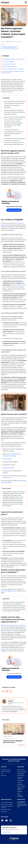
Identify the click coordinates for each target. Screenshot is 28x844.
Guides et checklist (21, 771)
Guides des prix (22, 773)
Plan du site (8, 775)
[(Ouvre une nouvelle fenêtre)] (3, 691)
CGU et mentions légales (8, 802)
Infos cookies (8, 811)
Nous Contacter (22, 769)
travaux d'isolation (7, 459)
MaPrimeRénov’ (8, 630)
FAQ (8, 773)
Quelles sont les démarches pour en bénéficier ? (13, 69)
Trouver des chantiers (22, 778)
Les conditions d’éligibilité (7, 61)
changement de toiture (9, 468)
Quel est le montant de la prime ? (9, 66)
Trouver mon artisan (15, 210)
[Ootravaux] (14, 838)
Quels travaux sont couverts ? (8, 64)
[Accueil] (5, 2)
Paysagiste (19, 791)
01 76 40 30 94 (21, 802)
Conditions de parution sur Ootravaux (7, 807)
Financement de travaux (9, 47)
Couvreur (19, 782)
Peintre (19, 793)
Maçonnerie (20, 784)
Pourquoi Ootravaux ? (8, 771)
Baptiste (8, 41)
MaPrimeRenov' (22, 775)
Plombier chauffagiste (20, 795)
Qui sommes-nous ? (8, 769)
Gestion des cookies (5, 809)
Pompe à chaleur (21, 786)
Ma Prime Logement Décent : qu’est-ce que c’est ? (13, 59)
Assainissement (20, 780)
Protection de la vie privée (8, 804)
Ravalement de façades (20, 788)
